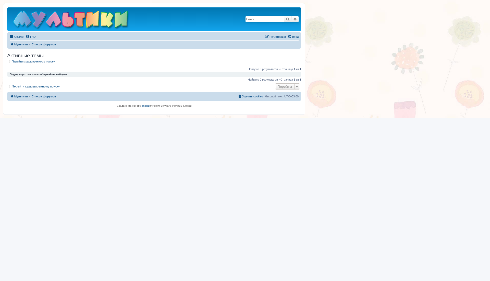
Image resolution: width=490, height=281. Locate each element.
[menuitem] (31, 37)
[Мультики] (71, 20)
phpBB (146, 105)
